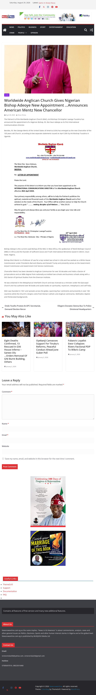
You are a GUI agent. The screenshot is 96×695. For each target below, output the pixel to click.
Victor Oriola (22, 115)
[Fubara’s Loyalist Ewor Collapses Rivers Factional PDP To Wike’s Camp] (80, 323)
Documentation (10, 591)
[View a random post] (91, 30)
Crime (11, 33)
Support (6, 588)
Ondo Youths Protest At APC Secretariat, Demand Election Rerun (23, 308)
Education (71, 27)
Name (5, 423)
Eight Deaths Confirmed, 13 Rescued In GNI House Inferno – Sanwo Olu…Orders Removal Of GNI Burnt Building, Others (15, 351)
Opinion (34, 33)
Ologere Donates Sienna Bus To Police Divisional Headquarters (74, 308)
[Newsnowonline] (4, 30)
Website (5, 446)
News (11, 27)
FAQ (4, 594)
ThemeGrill (8, 584)
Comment (7, 391)
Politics (21, 27)
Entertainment (56, 27)
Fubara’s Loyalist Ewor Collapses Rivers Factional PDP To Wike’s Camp (79, 345)
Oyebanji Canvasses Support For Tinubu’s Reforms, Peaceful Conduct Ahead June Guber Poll (47, 346)
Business (32, 27)
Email (5, 435)
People (21, 33)
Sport (42, 27)
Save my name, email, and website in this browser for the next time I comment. (39, 458)
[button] (25, 32)
